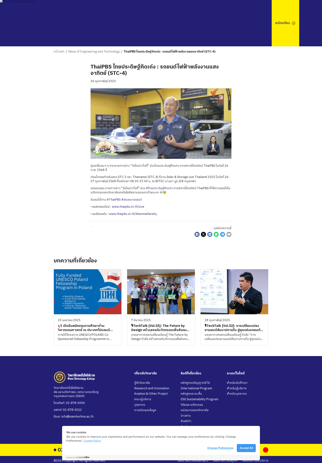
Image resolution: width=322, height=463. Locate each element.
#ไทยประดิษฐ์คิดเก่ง (159, 188)
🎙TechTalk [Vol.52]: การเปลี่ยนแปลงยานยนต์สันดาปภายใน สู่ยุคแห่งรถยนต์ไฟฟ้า (232, 330)
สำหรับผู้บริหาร (237, 388)
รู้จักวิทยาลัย (142, 383)
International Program (196, 388)
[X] (203, 234)
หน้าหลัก (59, 52)
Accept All (246, 448)
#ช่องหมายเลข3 (131, 199)
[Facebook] (197, 234)
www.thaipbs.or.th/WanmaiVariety (133, 214)
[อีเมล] (228, 234)
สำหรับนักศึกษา (237, 383)
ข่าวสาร (186, 416)
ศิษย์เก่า (186, 421)
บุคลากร (139, 405)
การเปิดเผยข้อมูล (145, 410)
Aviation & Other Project (151, 394)
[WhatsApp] (216, 234)
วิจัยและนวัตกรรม (192, 405)
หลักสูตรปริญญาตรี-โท (195, 383)
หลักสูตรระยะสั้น (191, 394)
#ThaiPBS (114, 199)
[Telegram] (222, 234)
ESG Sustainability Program (199, 399)
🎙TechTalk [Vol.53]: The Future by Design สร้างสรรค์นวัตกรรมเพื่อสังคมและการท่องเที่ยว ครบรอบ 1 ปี (158, 330)
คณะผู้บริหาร (142, 399)
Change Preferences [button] (220, 448)
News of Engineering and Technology (94, 52)
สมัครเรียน (282, 23)
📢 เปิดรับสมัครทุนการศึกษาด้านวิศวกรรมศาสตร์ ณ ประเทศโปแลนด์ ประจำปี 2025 (84, 330)
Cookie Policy (92, 440)
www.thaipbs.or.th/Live (128, 206)
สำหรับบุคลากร (237, 394)
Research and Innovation (151, 388)
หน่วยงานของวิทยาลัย (195, 410)
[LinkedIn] (209, 234)
